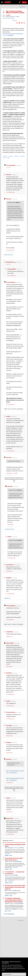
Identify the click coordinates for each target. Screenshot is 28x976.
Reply (6, 911)
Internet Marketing (17, 861)
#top (4, 157)
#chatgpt (5, 156)
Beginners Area (17, 890)
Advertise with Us (22, 6)
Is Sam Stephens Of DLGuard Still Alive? (15, 845)
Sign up (24, 2)
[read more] (7, 853)
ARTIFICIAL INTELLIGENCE (9, 18)
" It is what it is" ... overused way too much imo (14, 872)
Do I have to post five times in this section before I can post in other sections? (15, 887)
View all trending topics (9, 914)
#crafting (11, 156)
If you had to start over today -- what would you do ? (14, 859)
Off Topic (22, 847)
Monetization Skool (8, 254)
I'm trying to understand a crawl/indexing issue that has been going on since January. (14, 899)
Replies (7, 855)
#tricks (8, 157)
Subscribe (14, 20)
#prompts (22, 156)
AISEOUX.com (7, 598)
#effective (16, 156)
